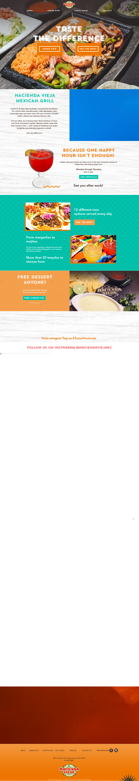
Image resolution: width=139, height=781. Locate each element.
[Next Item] (133, 519)
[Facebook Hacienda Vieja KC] (111, 750)
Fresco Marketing (86, 779)
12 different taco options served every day (93, 212)
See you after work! (88, 185)
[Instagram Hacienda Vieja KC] (116, 750)
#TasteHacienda (84, 338)
